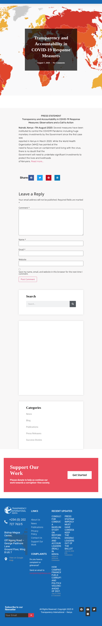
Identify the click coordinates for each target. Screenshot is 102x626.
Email (22, 250)
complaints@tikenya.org (40, 573)
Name (22, 240)
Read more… (37, 161)
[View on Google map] (5, 559)
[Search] (73, 304)
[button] (31, 178)
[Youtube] (88, 609)
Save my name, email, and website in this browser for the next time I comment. (50, 273)
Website (22, 260)
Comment (24, 208)
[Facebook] (81, 609)
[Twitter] (94, 609)
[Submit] (31, 615)
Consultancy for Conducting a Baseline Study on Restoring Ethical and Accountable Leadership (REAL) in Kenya (59, 535)
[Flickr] (88, 614)
